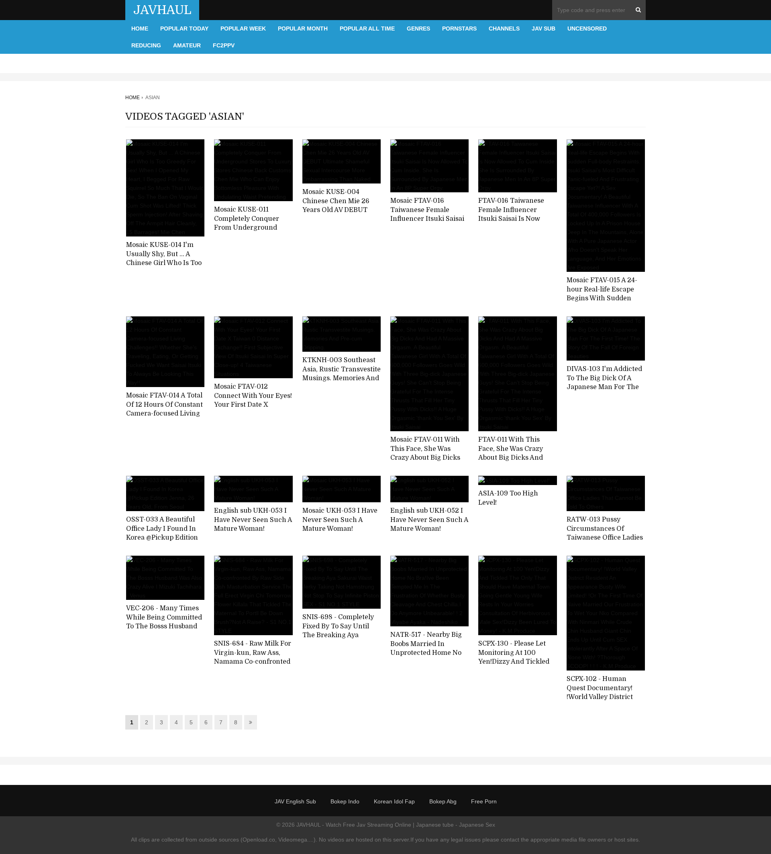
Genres (418, 28)
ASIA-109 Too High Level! (508, 498)
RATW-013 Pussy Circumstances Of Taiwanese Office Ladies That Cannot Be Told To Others (605, 538)
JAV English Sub (295, 801)
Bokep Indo (344, 801)
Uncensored (587, 28)
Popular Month (303, 28)
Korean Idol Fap (394, 801)
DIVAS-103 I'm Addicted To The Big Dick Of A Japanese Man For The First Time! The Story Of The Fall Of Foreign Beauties (605, 391)
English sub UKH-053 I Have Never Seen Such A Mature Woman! (253, 519)
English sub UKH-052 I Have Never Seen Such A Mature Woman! (429, 519)
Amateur (187, 45)
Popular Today (184, 28)
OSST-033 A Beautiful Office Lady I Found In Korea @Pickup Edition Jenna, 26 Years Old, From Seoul (162, 538)
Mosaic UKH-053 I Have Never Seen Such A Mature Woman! (339, 519)
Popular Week (243, 28)
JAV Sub (543, 28)
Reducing (146, 45)
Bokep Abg (443, 801)
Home (139, 28)
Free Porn (484, 801)
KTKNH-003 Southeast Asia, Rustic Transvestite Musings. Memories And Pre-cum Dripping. (341, 374)
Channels (504, 28)
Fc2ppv (224, 45)
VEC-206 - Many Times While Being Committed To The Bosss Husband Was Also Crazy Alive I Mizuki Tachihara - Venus (164, 631)
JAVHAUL (162, 10)
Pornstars (459, 28)
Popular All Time (367, 28)
